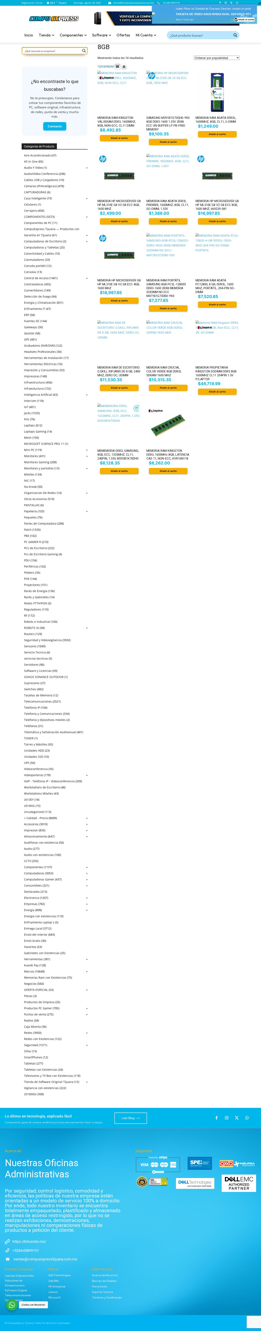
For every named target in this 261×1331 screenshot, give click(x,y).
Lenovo (53, 1292)
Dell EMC (54, 1281)
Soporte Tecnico (102, 1292)
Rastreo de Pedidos (104, 1281)
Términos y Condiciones (107, 1297)
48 (108, 66)
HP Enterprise (57, 1286)
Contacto (55, 126)
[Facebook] (220, 3)
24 (103, 66)
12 (99, 66)
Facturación (99, 1286)
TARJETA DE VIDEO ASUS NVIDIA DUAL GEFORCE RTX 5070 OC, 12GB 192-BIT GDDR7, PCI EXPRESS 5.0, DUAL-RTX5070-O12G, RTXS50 (215, 17)
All (112, 66)
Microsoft (55, 1297)
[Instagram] (225, 3)
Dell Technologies (60, 1275)
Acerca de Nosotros (105, 1275)
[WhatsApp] (237, 3)
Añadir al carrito (246, 22)
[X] (231, 3)
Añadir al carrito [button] (119, 138)
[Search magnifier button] (235, 35)
